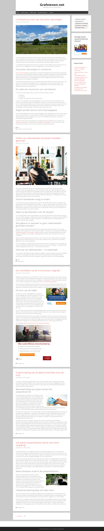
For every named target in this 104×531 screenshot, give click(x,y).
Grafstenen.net (52, 5)
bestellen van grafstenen (44, 122)
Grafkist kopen (33, 12)
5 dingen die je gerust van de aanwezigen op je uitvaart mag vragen (81, 78)
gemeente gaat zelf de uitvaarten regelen (28, 232)
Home (17, 12)
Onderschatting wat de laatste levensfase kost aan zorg (40, 373)
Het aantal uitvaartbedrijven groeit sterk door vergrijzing (37, 444)
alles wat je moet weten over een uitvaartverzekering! (35, 323)
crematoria (20, 129)
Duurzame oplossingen (22, 73)
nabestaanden (20, 261)
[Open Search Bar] (87, 12)
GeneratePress (60, 529)
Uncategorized (20, 363)
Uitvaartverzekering (42, 12)
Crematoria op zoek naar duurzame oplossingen (39, 19)
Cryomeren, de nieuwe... (80, 19)
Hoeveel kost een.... (79, 21)
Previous (19, 516)
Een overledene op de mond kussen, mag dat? (38, 270)
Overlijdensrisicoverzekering (81, 23)
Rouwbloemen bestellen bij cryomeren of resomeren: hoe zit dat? (80, 89)
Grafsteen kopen (24, 12)
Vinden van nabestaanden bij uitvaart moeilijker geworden (38, 139)
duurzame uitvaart (27, 129)
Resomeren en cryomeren (81, 25)
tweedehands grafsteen (50, 281)
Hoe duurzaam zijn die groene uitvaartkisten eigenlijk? (80, 83)
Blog (18, 127)
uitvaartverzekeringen (21, 122)
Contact (51, 12)
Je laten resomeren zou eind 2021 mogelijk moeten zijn (80, 68)
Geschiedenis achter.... (80, 27)
